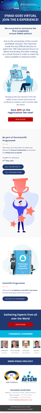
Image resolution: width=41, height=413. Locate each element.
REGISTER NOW (20, 119)
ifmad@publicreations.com (23, 400)
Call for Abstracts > (13, 167)
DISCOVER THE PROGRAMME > (15, 299)
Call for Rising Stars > (13, 172)
